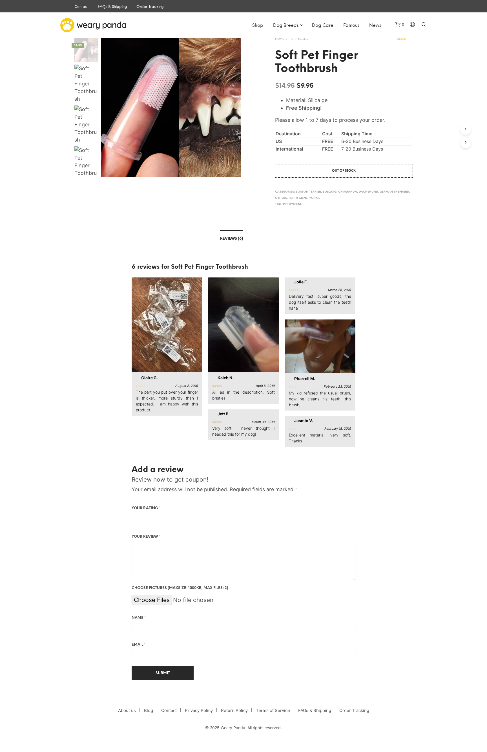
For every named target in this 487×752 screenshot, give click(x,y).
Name (139, 618)
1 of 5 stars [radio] (135, 517)
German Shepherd (394, 191)
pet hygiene (292, 204)
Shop (257, 25)
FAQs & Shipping (112, 7)
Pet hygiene (299, 39)
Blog (148, 710)
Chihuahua (347, 191)
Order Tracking (150, 7)
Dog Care (322, 25)
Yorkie (314, 198)
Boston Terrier (308, 191)
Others (281, 198)
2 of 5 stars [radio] (143, 517)
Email (138, 645)
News (375, 25)
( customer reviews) (405, 41)
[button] (399, 24)
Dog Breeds (286, 25)
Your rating (146, 508)
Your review (146, 537)
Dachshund (368, 191)
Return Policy (234, 710)
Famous (351, 25)
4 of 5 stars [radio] (158, 517)
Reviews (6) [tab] (231, 239)
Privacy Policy (199, 710)
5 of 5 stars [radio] (166, 517)
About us (127, 710)
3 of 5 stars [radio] (150, 517)
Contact (81, 7)
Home (279, 39)
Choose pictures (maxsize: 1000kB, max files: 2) (180, 588)
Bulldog (330, 191)
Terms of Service (273, 710)
